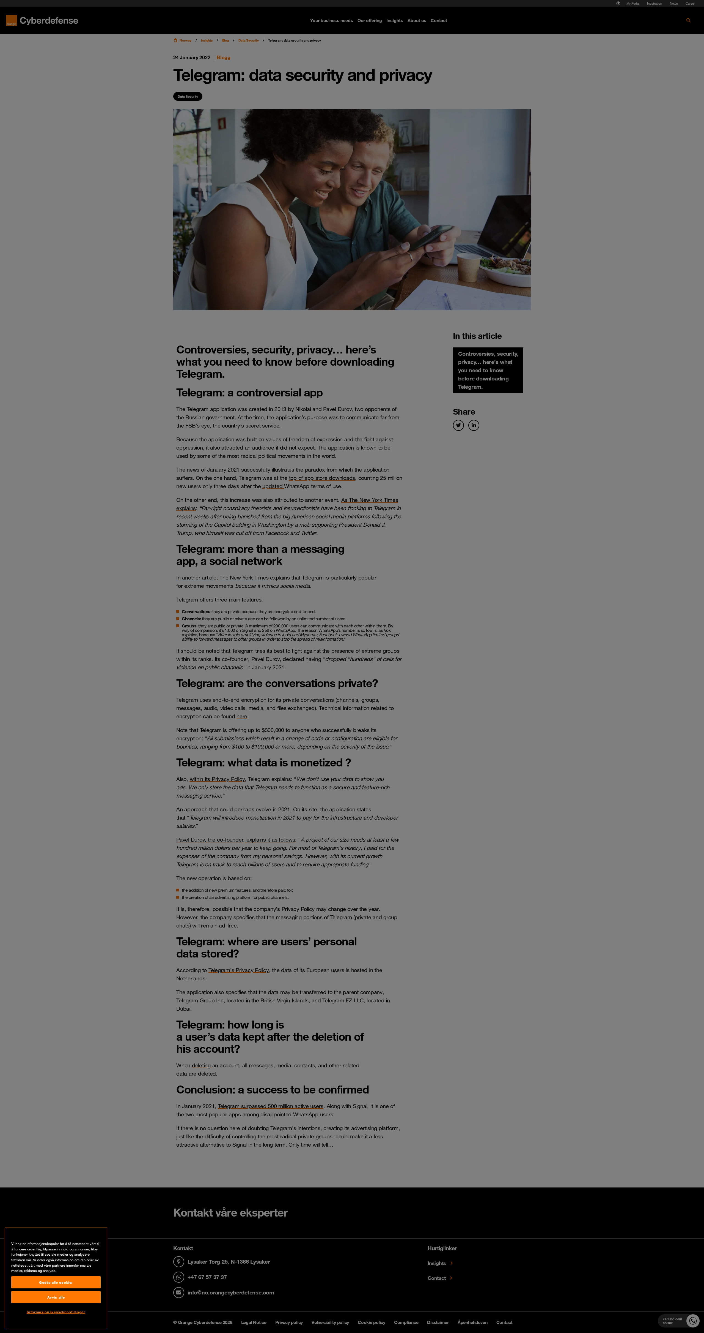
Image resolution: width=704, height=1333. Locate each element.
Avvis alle (56, 1297)
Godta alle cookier (56, 1282)
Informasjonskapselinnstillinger (56, 1312)
